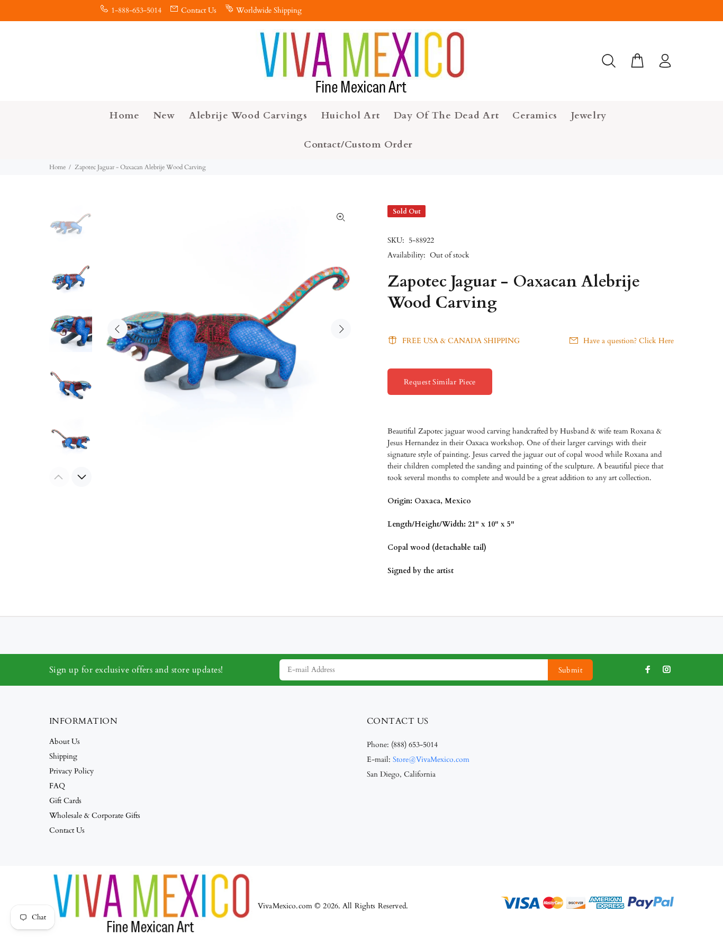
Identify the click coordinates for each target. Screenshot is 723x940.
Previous (117, 329)
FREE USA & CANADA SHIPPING (461, 341)
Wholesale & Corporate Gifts (94, 815)
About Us (64, 741)
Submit (570, 670)
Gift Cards (65, 801)
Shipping (63, 756)
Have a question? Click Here (628, 341)
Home (57, 167)
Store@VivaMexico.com (431, 759)
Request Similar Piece (440, 382)
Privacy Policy (71, 771)
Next (341, 329)
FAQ (57, 786)
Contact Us (198, 10)
